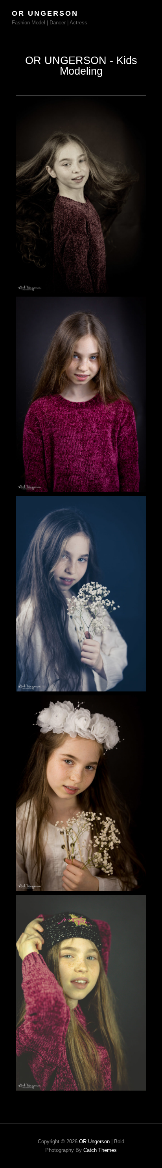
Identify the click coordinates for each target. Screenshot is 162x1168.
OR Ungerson (45, 13)
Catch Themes (100, 1150)
